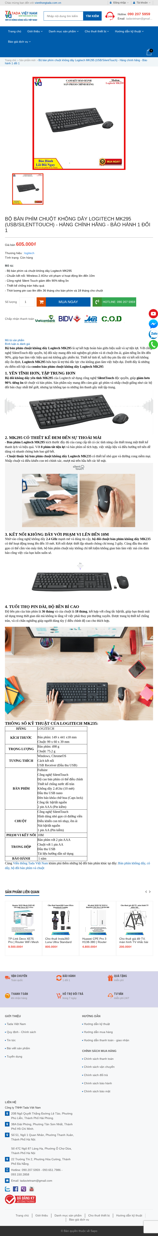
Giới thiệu (34, 31)
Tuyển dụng (14, 1056)
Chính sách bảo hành (98, 1083)
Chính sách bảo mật (97, 1091)
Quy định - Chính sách (21, 1032)
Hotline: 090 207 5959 (119, 301)
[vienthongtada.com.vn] (21, 15)
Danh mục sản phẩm (63, 31)
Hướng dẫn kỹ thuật (128, 31)
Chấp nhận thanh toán (19, 318)
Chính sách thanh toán (99, 1058)
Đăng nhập (120, 2)
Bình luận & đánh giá (17, 343)
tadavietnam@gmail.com (141, 18)
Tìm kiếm (92, 16)
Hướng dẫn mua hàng (98, 1032)
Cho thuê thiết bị (96, 31)
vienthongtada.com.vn (48, 2)
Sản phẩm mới (27, 60)
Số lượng (11, 301)
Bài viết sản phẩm (18, 1048)
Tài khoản (142, 2)
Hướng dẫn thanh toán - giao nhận (106, 1040)
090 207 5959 (139, 14)
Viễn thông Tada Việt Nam (30, 863)
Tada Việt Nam (16, 1024)
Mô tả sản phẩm (14, 340)
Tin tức (11, 1040)
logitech (29, 253)
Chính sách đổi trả (96, 1075)
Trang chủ (14, 31)
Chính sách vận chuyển (99, 1066)
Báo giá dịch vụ (18, 41)
